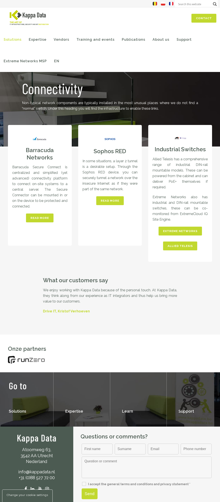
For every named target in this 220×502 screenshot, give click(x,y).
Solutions (17, 411)
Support (186, 411)
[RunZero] (26, 360)
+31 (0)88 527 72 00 (37, 477)
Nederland (36, 461)
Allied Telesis (180, 246)
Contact (204, 18)
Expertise (74, 411)
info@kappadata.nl (36, 471)
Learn (127, 411)
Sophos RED (110, 151)
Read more (40, 218)
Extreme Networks (180, 231)
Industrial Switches (180, 149)
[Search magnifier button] (215, 4)
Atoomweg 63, (36, 449)
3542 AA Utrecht (37, 455)
